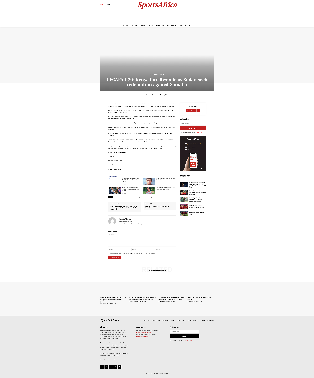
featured (144, 197)
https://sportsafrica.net (125, 221)
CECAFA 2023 (118, 197)
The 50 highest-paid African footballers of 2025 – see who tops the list (197, 192)
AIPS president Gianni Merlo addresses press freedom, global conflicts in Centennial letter (197, 185)
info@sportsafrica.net (142, 336)
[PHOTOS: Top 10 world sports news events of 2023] (184, 206)
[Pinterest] (194, 110)
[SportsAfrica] (112, 221)
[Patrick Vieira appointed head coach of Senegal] (200, 285)
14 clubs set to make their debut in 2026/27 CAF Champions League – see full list (142, 298)
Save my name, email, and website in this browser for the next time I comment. (132, 253)
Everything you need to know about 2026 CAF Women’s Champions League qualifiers (113, 299)
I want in (192, 128)
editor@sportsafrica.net (143, 332)
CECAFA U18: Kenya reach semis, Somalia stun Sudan (157, 207)
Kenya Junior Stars (154, 197)
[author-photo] (101, 303)
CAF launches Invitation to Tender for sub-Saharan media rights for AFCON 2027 (171, 298)
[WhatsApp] (198, 110)
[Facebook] (187, 110)
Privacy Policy (198, 132)
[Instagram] (106, 367)
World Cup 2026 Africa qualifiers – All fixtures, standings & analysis (195, 199)
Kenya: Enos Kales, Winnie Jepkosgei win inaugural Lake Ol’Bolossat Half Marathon (123, 208)
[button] (110, 4)
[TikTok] (111, 367)
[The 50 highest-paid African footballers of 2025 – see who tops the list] (184, 192)
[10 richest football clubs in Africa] (184, 213)
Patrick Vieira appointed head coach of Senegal (199, 298)
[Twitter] (191, 110)
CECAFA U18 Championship (132, 197)
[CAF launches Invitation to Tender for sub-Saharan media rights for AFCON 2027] (171, 285)
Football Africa (157, 74)
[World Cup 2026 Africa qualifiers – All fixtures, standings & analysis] (184, 199)
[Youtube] (119, 367)
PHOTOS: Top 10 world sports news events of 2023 (197, 206)
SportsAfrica (125, 219)
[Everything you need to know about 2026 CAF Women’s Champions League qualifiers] (113, 285)
